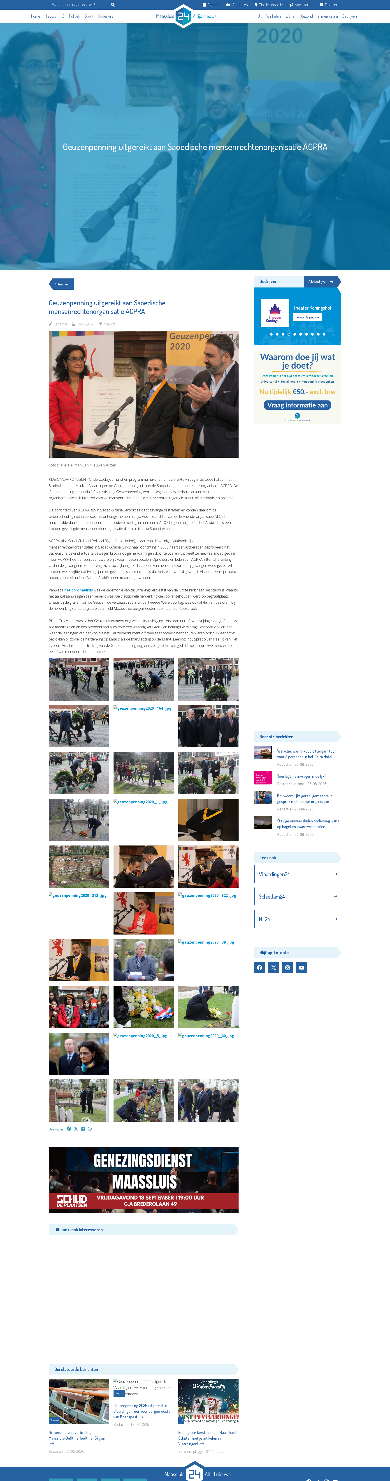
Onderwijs (105, 16)
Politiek (74, 16)
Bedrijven (349, 16)
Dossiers (331, 4)
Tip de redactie (270, 4)
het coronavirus (78, 590)
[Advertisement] (144, 1296)
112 (62, 16)
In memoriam (328, 16)
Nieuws (50, 16)
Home (35, 16)
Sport (89, 16)
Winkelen (273, 16)
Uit (260, 16)
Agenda (213, 4)
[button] (271, 331)
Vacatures (239, 4)
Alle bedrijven (318, 281)
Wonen (291, 16)
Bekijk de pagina (307, 316)
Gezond (307, 16)
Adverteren (303, 4)
